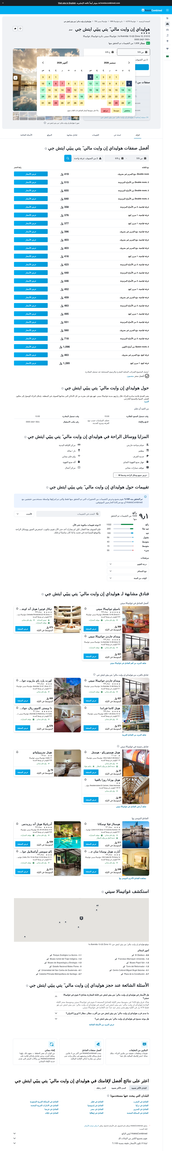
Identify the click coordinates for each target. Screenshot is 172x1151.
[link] (128, 663)
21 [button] (122, 96)
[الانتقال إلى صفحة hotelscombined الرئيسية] (151, 10)
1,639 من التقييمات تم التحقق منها (124, 43)
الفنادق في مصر (97, 1109)
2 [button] (109, 77)
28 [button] (122, 102)
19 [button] (90, 90)
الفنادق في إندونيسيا (95, 1105)
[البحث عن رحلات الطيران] (167, 18)
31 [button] (43, 102)
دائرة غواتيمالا (118, 21)
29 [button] (116, 102)
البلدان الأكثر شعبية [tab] (139, 1088)
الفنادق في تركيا (142, 1105)
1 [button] (116, 77)
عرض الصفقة (91, 628)
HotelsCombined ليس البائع (134, 1133)
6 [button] (129, 83)
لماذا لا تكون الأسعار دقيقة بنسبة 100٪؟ (129, 1143)
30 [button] (110, 102)
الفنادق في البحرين (140, 1109)
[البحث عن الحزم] (167, 35)
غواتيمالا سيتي (102, 21)
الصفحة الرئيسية (144, 21)
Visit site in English (67, 3)
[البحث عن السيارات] (167, 29)
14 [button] (122, 90)
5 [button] (90, 77)
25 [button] (97, 96)
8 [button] (116, 83)
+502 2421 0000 (142, 39)
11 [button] (97, 83)
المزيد (146, 401)
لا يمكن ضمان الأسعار (91, 1125)
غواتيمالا (133, 21)
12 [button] (90, 83)
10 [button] (103, 83)
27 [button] (129, 102)
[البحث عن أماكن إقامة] (167, 24)
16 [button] (110, 90)
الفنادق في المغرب (140, 1101)
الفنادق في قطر (97, 1101)
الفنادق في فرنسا (51, 1109)
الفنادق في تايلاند (51, 1113)
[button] (3, 3)
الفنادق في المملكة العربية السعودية (44, 1101)
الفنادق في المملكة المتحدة (137, 1113)
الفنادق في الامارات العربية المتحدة (44, 1105)
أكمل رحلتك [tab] (101, 1088)
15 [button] (116, 90)
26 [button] (90, 96)
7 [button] (122, 83)
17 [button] (103, 90)
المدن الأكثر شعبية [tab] (119, 1088)
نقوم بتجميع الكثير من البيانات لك (132, 1138)
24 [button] (103, 96)
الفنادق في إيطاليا (96, 1113)
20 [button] (129, 96)
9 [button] (109, 83)
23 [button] (110, 96)
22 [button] (116, 96)
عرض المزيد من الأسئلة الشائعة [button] (101, 1024)
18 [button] (97, 90)
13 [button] (129, 90)
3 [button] (103, 77)
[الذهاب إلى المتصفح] (167, 41)
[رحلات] (167, 48)
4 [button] (97, 77)
